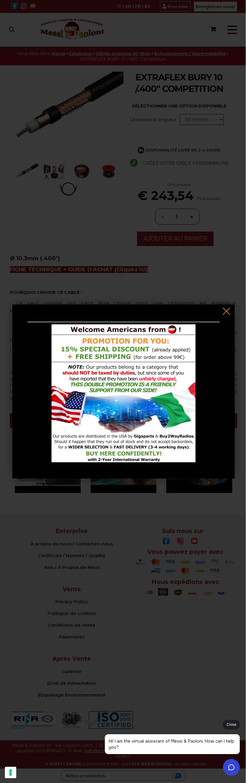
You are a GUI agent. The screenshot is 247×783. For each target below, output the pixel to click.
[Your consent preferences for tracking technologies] (10, 772)
